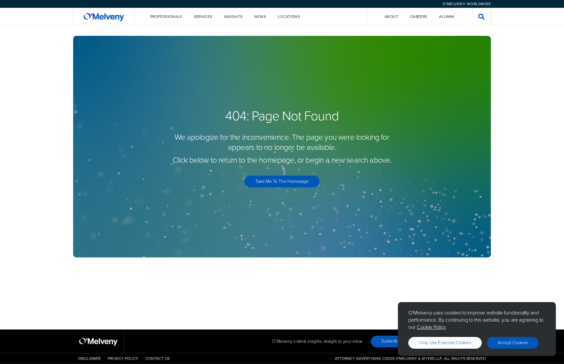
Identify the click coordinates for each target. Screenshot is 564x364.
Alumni (446, 17)
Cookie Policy (431, 327)
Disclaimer (89, 358)
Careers (419, 17)
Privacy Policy (123, 358)
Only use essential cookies (445, 342)
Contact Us (158, 358)
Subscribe (390, 341)
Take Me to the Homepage (281, 181)
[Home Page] (104, 16)
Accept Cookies (513, 342)
